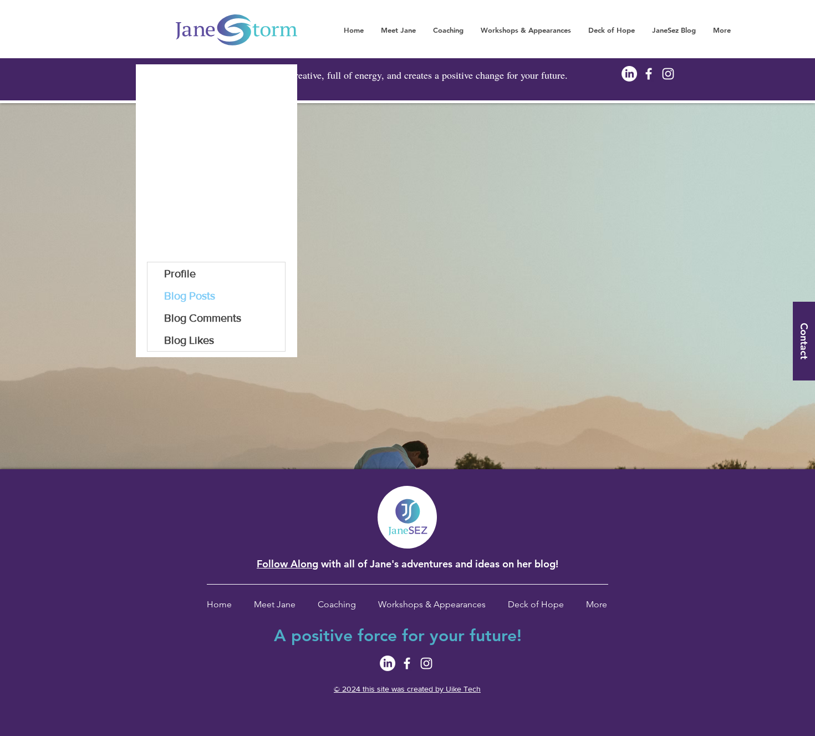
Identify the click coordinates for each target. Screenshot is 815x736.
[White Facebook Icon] (648, 74)
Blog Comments (202, 318)
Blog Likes (189, 340)
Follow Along (287, 563)
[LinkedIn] (629, 74)
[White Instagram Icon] (668, 74)
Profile (180, 273)
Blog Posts (189, 296)
